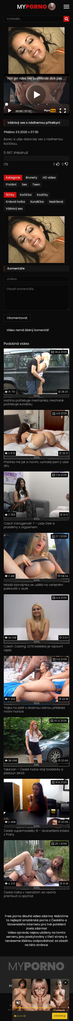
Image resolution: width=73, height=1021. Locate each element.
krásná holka (15, 202)
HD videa (49, 177)
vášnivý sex (14, 208)
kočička (25, 195)
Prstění (11, 184)
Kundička (37, 202)
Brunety (31, 177)
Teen (36, 184)
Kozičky (42, 195)
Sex (24, 184)
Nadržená (56, 202)
